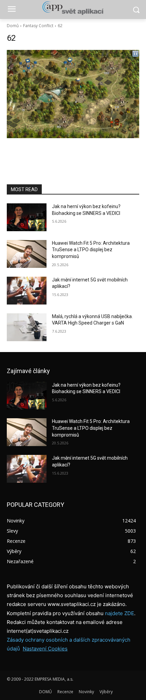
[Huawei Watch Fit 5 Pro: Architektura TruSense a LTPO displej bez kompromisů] (27, 254)
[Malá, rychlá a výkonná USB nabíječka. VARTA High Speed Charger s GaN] (27, 327)
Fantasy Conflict (38, 26)
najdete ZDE (119, 613)
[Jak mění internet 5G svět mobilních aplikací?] (27, 291)
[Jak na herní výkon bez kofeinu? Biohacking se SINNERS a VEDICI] (27, 217)
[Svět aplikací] (73, 8)
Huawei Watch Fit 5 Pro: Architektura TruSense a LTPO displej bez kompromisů (91, 249)
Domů (13, 26)
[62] (73, 94)
